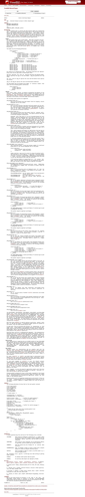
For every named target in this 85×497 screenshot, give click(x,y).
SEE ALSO (37, 486)
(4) (17, 34)
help (7, 15)
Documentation (23, 5)
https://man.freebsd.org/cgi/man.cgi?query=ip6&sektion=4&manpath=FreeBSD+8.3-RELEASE (25, 489)
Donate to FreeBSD (73, 1)
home (5, 15)
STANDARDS (44, 486)
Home (5, 5)
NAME (5, 486)
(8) (13, 123)
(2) (10, 94)
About (10, 5)
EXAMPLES (24, 486)
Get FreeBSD (15, 5)
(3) (33, 108)
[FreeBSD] (18, 4)
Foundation (48, 5)
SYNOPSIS (10, 486)
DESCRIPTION (17, 486)
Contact (26, 495)
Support (43, 5)
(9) (30, 262)
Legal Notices (15, 494)
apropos (36, 11)
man (32, 11)
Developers (37, 5)
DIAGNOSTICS (31, 486)
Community (30, 5)
